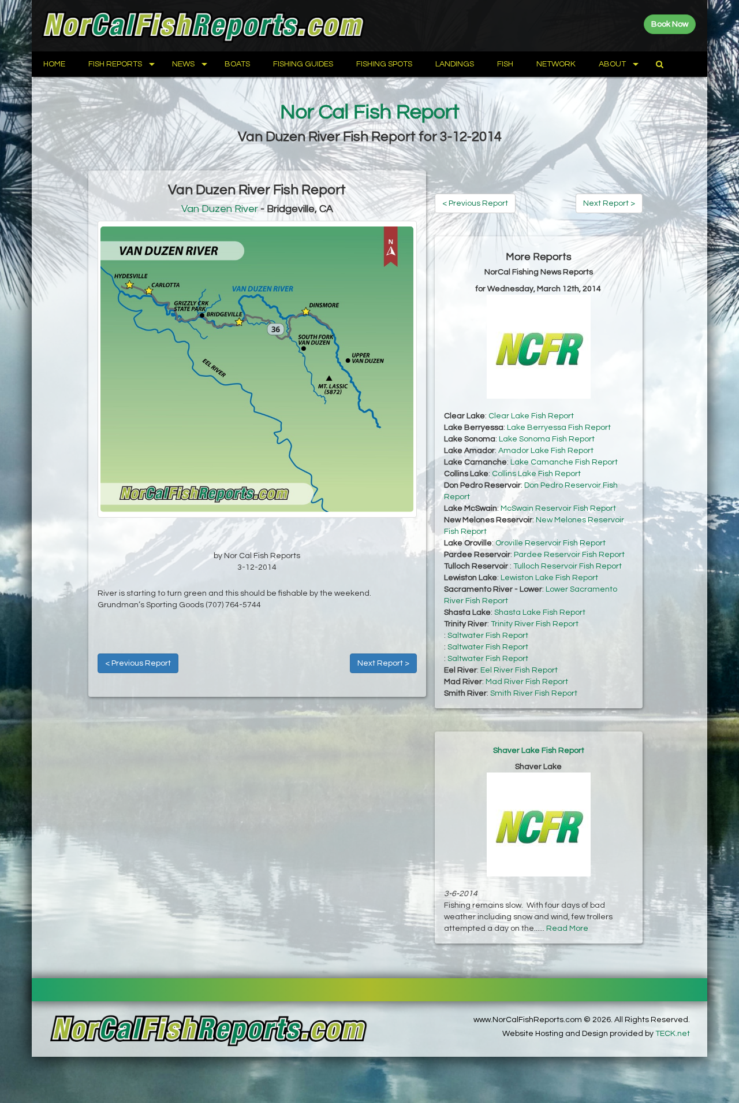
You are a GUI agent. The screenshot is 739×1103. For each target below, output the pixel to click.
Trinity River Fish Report (534, 624)
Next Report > (383, 663)
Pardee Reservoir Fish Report (569, 555)
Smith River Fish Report (533, 693)
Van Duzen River (219, 208)
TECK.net (672, 1034)
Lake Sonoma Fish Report (547, 439)
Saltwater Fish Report (487, 636)
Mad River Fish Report (527, 682)
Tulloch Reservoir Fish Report (567, 566)
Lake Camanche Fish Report (564, 462)
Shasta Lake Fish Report (539, 612)
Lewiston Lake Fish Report (549, 578)
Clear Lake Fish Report (531, 416)
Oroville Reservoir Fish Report (550, 543)
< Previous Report (138, 663)
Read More (567, 928)
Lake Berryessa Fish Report (559, 428)
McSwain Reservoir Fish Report (558, 508)
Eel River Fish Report (519, 670)
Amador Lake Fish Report (546, 451)
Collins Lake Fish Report (536, 474)
